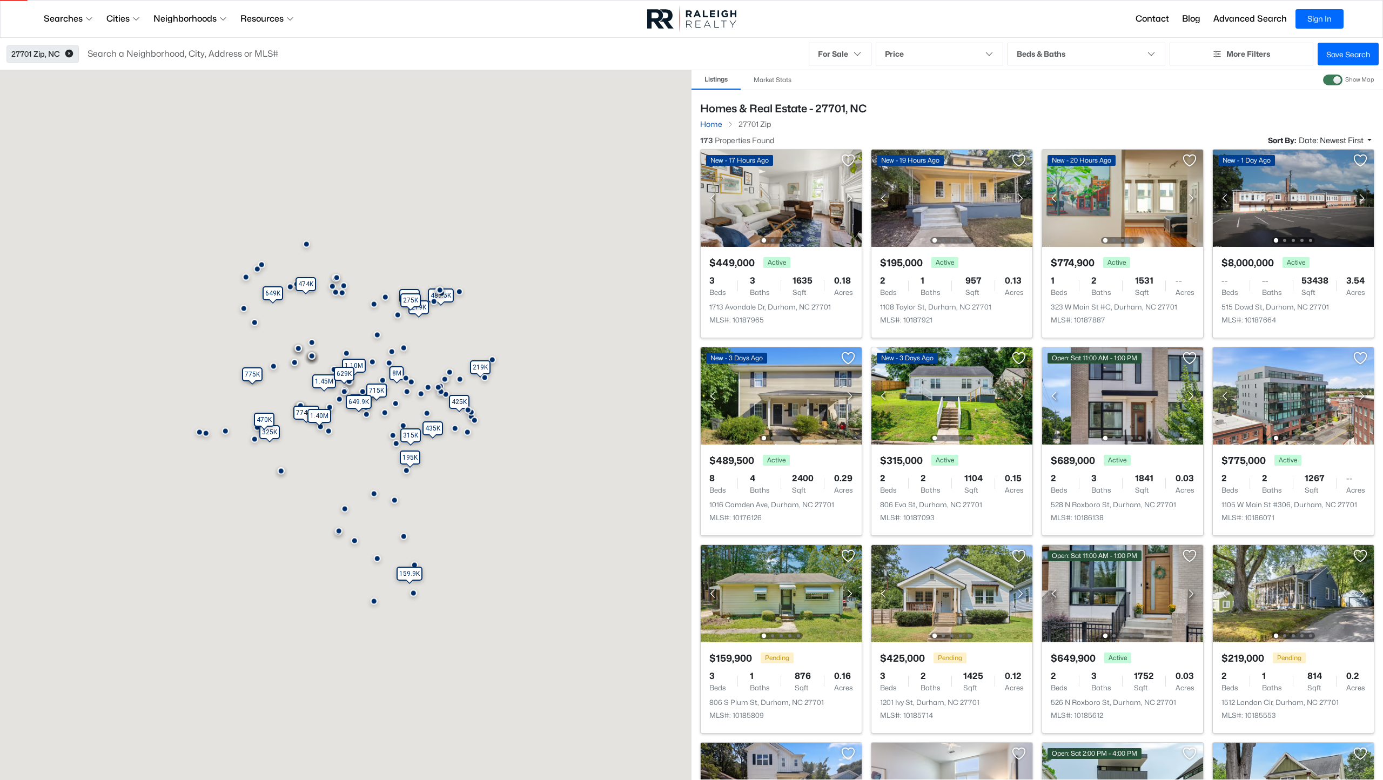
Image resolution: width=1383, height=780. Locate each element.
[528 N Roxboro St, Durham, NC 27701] (1122, 395)
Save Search (1348, 54)
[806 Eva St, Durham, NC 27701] (951, 395)
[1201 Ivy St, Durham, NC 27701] (951, 593)
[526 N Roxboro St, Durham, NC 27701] (1122, 593)
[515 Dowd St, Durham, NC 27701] (1293, 197)
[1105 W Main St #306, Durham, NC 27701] (1293, 395)
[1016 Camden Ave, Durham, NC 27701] (781, 395)
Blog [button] (1191, 19)
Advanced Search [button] (1250, 19)
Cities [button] (118, 19)
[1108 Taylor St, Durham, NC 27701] (951, 197)
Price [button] (894, 53)
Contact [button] (1152, 19)
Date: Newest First (1332, 140)
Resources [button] (262, 19)
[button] (69, 54)
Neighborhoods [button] (185, 19)
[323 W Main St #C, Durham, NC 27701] (1122, 197)
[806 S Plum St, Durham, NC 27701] (781, 593)
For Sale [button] (833, 53)
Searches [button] (63, 19)
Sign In (1319, 18)
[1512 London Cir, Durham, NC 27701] (1293, 593)
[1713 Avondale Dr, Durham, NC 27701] (781, 197)
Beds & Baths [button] (1041, 53)
